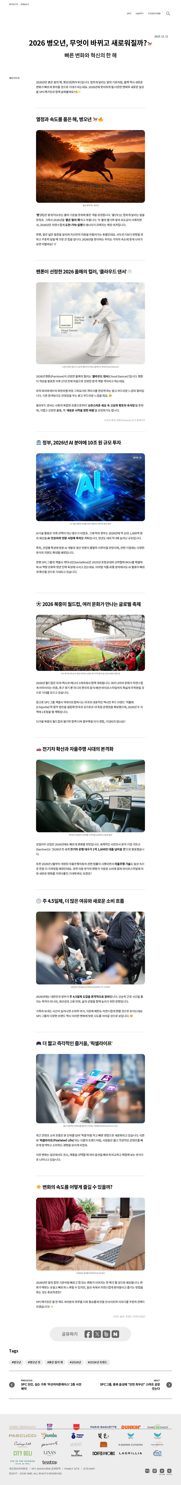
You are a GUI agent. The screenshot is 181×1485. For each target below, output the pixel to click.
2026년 (76, 1362)
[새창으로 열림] (22, 1430)
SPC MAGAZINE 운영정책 (46, 1468)
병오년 (17, 1362)
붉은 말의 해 (56, 1362)
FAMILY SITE (71, 1468)
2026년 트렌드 (98, 1362)
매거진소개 (13, 4)
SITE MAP (89, 1468)
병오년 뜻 (35, 1362)
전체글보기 (25, 4)
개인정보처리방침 (18, 1468)
